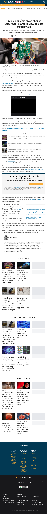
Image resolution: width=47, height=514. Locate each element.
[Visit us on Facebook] (12, 2)
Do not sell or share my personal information (37, 504)
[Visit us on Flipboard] (20, 2)
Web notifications (22, 500)
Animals (6, 5)
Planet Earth (31, 5)
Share (5, 69)
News (35, 35)
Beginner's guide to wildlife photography (33, 459)
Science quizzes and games (33, 454)
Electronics (26, 19)
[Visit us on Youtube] (18, 2)
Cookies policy (36, 496)
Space (37, 5)
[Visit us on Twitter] (14, 2)
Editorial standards (9, 502)
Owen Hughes (18, 35)
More (41, 5)
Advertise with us (8, 500)
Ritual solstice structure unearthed (33, 8)
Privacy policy (21, 496)
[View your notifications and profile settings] (41, 2)
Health (19, 5)
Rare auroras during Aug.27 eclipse (15, 8)
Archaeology (13, 5)
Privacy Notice (38, 187)
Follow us (36, 69)
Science (24, 5)
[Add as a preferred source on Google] (23, 487)
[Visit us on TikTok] (23, 2)
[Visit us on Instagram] (16, 2)
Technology (20, 19)
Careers (34, 500)
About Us (35, 493)
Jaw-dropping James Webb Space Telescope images (23, 456)
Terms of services (18, 187)
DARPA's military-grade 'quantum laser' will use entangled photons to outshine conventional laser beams (35, 217)
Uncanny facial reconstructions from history (23, 470)
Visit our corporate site (27, 482)
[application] (23, 106)
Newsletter (42, 69)
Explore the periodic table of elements (23, 466)
